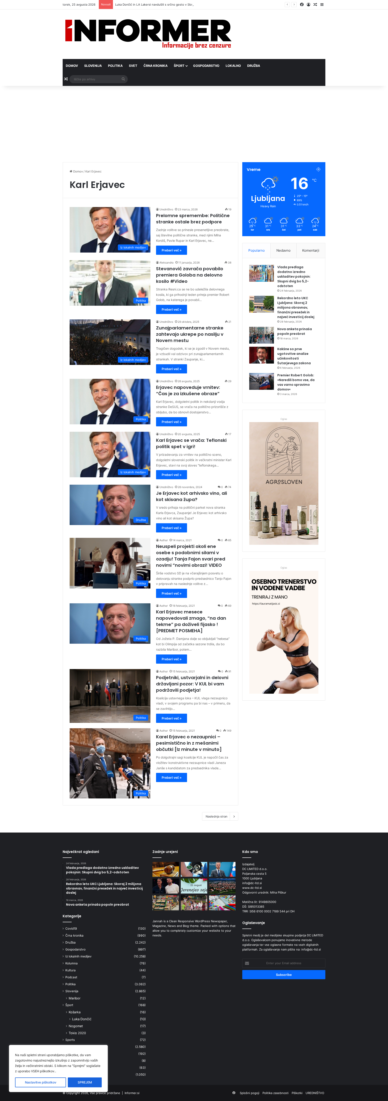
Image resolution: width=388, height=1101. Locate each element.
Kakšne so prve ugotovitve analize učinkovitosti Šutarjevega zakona (294, 356)
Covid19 (71, 928)
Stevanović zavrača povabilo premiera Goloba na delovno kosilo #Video (189, 275)
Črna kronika (155, 66)
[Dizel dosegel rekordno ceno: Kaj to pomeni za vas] (194, 869)
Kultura (70, 970)
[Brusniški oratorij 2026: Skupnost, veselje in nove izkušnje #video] (194, 902)
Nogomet (76, 1026)
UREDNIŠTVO (315, 1093)
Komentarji (310, 250)
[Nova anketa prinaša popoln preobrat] (261, 335)
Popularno (256, 250)
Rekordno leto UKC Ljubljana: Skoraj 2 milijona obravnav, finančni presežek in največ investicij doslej (295, 307)
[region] (58, 1068)
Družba (253, 66)
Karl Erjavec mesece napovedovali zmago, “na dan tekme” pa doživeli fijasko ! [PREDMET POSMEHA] (191, 621)
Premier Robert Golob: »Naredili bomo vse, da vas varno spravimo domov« (296, 382)
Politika (115, 66)
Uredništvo (166, 209)
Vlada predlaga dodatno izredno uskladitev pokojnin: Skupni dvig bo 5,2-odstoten (294, 276)
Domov (72, 66)
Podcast (71, 977)
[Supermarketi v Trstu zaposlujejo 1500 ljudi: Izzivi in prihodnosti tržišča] (165, 902)
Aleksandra (166, 262)
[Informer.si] (148, 34)
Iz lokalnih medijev (78, 956)
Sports (70, 1040)
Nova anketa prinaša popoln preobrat (294, 331)
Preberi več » (171, 250)
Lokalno (233, 66)
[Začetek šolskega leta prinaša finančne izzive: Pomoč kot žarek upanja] (222, 902)
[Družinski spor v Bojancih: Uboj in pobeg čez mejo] (165, 869)
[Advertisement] (194, 124)
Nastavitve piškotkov (40, 1082)
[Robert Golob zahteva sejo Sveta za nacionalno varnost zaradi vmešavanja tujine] (222, 869)
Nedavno (283, 250)
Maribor (74, 998)
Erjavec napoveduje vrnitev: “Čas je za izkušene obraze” (188, 390)
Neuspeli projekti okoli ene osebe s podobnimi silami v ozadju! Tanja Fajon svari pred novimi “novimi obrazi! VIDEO (190, 555)
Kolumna (71, 963)
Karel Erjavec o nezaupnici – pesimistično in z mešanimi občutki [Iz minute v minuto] (189, 743)
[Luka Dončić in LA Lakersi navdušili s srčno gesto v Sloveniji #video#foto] (165, 886)
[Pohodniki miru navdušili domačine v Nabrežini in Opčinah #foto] (222, 886)
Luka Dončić (81, 1019)
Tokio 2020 (77, 1033)
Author (163, 540)
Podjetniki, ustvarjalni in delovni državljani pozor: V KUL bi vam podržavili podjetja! (192, 683)
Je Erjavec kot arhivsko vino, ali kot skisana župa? (191, 496)
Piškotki (297, 1093)
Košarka (75, 1012)
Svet (133, 66)
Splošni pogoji (249, 1093)
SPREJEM (85, 1082)
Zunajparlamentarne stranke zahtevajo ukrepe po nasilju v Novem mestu (189, 334)
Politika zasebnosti (275, 1093)
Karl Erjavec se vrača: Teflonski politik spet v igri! (191, 443)
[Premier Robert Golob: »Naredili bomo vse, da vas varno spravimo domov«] (261, 381)
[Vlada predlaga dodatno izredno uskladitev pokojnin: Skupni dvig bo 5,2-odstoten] (261, 273)
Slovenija (93, 66)
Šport (179, 66)
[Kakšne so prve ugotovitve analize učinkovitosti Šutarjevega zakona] (261, 355)
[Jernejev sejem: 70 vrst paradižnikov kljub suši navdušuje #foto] (194, 886)
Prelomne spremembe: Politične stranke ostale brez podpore (193, 218)
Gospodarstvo (206, 66)
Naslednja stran (216, 816)
